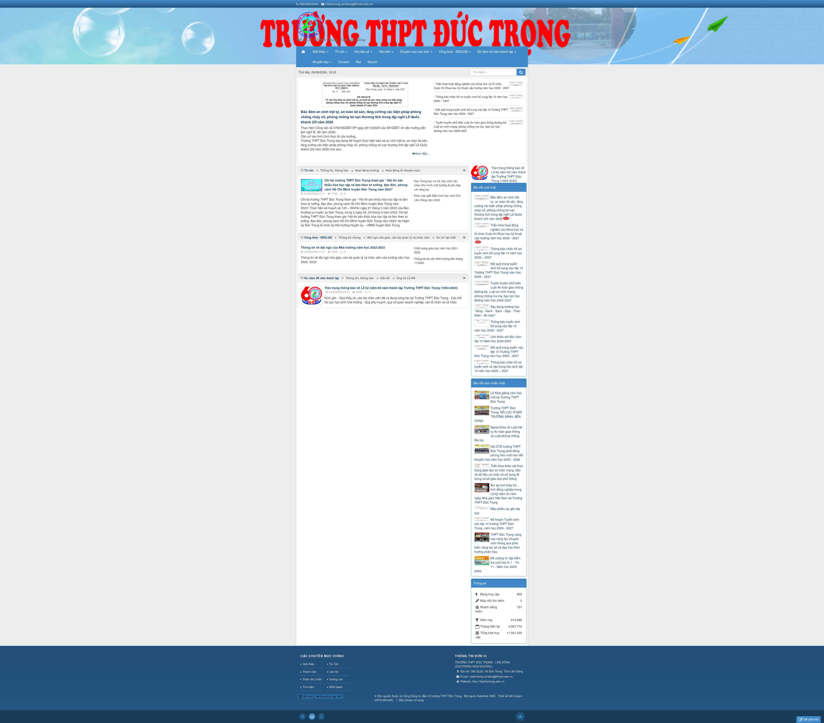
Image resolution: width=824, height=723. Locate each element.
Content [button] (343, 62)
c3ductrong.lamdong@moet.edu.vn (349, 4)
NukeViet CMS (486, 696)
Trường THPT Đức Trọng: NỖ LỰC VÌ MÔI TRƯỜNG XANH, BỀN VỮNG (498, 414)
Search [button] (372, 62)
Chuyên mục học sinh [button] (415, 51)
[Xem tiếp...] (465, 170)
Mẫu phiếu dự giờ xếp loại (497, 511)
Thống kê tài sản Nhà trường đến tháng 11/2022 (438, 261)
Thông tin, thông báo (334, 170)
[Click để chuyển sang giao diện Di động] (321, 716)
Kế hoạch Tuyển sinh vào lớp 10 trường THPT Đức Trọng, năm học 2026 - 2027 (496, 523)
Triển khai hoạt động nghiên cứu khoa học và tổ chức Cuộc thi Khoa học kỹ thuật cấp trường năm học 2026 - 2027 (498, 231)
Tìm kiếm (308, 687)
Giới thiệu (308, 664)
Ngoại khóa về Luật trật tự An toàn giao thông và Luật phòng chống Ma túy (498, 433)
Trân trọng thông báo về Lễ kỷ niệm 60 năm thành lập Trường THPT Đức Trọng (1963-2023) (391, 288)
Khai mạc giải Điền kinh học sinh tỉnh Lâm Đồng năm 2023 (437, 198)
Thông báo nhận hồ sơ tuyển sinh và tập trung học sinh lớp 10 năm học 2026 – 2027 (498, 366)
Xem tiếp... (422, 153)
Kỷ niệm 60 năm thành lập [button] (495, 51)
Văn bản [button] (385, 51)
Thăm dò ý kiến (312, 679)
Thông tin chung (350, 237)
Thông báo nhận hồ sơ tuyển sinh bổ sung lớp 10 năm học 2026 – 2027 (498, 253)
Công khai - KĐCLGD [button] (454, 51)
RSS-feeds (336, 687)
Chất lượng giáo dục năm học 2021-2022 (436, 250)
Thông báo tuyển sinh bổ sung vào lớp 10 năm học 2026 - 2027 (497, 325)
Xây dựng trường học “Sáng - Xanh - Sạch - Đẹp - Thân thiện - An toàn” (497, 310)
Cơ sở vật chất (446, 237)
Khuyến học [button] (321, 62)
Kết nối (385, 278)
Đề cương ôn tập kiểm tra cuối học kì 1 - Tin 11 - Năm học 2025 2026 (497, 564)
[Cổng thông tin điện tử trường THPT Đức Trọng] (309, 24)
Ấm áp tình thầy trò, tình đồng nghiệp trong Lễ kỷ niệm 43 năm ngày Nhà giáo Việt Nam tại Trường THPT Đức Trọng (498, 493)
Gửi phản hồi (810, 719)
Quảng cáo (336, 679)
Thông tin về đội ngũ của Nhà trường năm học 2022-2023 (343, 247)
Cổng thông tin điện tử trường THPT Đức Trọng (432, 696)
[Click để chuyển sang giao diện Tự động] (302, 716)
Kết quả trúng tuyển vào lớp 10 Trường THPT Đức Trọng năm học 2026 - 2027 (498, 351)
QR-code (307, 696)
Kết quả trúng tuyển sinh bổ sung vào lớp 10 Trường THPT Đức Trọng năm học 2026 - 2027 (498, 270)
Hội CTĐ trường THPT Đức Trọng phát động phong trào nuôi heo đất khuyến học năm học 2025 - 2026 (498, 452)
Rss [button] (358, 62)
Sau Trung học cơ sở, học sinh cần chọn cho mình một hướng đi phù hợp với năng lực (437, 185)
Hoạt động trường (367, 170)
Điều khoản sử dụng (411, 700)
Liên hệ (333, 672)
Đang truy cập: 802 (330, 696)
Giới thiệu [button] (319, 51)
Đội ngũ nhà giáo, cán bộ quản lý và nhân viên (398, 237)
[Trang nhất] (303, 51)
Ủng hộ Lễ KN (406, 278)
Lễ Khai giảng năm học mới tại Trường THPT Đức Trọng (506, 397)
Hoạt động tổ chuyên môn (403, 170)
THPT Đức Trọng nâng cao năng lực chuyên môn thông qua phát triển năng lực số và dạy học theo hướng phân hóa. (497, 543)
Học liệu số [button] (362, 51)
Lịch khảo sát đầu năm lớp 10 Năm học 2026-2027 (497, 338)
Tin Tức (334, 664)
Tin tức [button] (340, 51)
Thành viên (309, 672)
